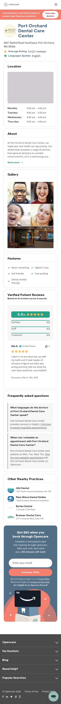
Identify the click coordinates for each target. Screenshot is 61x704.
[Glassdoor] (20, 697)
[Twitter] (11, 697)
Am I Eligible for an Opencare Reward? (31, 585)
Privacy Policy (44, 579)
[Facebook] (3, 697)
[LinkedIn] (7, 697)
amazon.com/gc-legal (40, 582)
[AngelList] (16, 697)
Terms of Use (31, 691)
